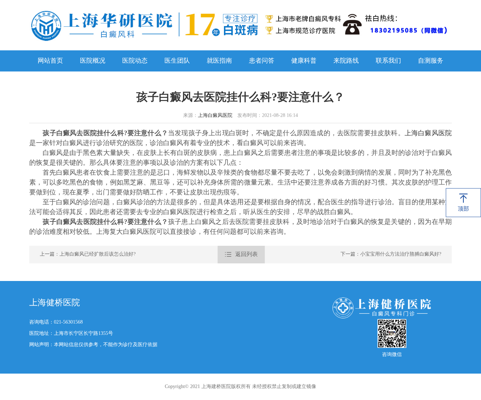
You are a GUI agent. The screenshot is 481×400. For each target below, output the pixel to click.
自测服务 (430, 60)
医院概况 (92, 60)
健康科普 (304, 60)
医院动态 (135, 60)
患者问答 (261, 60)
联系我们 (388, 60)
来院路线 (346, 60)
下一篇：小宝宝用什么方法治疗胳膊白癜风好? (391, 254)
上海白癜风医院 (215, 115)
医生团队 (177, 60)
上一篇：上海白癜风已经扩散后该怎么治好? (88, 254)
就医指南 (219, 60)
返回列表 (241, 254)
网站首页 (50, 60)
